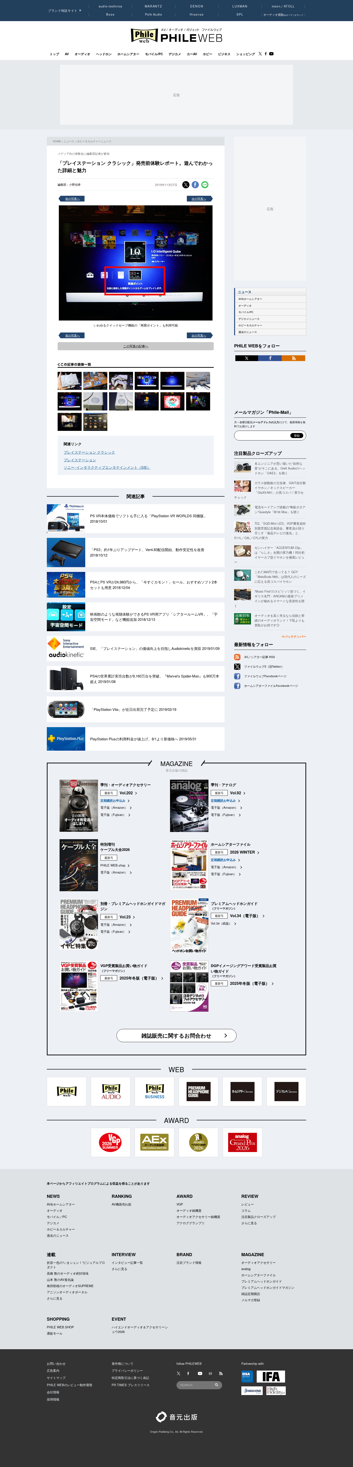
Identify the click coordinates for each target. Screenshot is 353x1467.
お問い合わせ (56, 1363)
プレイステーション (80, 459)
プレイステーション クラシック (89, 452)
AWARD (184, 1196)
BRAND (184, 1254)
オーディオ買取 (283, 14)
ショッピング (245, 54)
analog (245, 1268)
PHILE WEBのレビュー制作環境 (69, 1385)
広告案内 (53, 1370)
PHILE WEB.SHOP (60, 1327)
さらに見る (249, 1223)
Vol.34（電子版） (245, 915)
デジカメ (175, 54)
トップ (54, 54)
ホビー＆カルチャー (250, 325)
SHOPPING (58, 1319)
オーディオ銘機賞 (188, 1210)
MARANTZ (153, 6)
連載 (51, 1254)
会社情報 (53, 1392)
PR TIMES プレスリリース (131, 1385)
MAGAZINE (176, 763)
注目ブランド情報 (188, 1262)
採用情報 (53, 1399)
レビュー (247, 1204)
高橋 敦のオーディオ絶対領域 (67, 1273)
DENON (196, 6)
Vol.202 (126, 793)
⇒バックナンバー (293, 636)
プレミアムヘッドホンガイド (261, 1281)
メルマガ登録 (250, 1300)
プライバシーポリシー (127, 1370)
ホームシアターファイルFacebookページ (271, 685)
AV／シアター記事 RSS (259, 657)
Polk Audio (153, 14)
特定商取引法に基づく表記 (130, 1377)
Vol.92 (235, 793)
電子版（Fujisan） (113, 814)
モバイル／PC (57, 1216)
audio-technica (110, 6)
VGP (179, 1204)
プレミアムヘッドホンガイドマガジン (267, 1287)
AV (67, 54)
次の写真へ (199, 198)
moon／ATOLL (283, 6)
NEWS (53, 1196)
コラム (246, 1210)
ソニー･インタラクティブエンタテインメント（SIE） (107, 467)
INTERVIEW (124, 1254)
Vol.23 (125, 917)
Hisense (197, 14)
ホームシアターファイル (258, 1275)
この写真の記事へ (135, 346)
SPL (240, 14)
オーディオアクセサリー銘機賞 (198, 1216)
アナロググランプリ (190, 1223)
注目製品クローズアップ (258, 453)
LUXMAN (239, 6)
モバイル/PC (154, 54)
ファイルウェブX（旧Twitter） (264, 666)
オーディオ (82, 54)
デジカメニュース (249, 319)
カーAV (192, 54)
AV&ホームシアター (250, 299)
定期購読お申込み (112, 800)
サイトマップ (56, 1377)
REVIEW (249, 1196)
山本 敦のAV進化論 (60, 1279)
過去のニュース (247, 332)
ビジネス (224, 54)
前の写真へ (72, 198)
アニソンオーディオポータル (67, 1292)
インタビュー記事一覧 (127, 1262)
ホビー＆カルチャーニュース (94, 141)
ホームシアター (128, 54)
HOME (57, 141)
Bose (110, 14)
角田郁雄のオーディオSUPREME (70, 1285)
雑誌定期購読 (250, 1293)
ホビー (207, 54)
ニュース (69, 141)
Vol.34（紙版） (221, 923)
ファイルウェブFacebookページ (265, 676)
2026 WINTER (242, 852)
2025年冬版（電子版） (139, 978)
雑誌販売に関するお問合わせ (176, 1035)
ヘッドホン (104, 54)
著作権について (123, 1363)
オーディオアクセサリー (258, 1262)
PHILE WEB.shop (112, 865)
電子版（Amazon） (114, 807)
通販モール (54, 1333)
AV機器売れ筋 (121, 1204)
